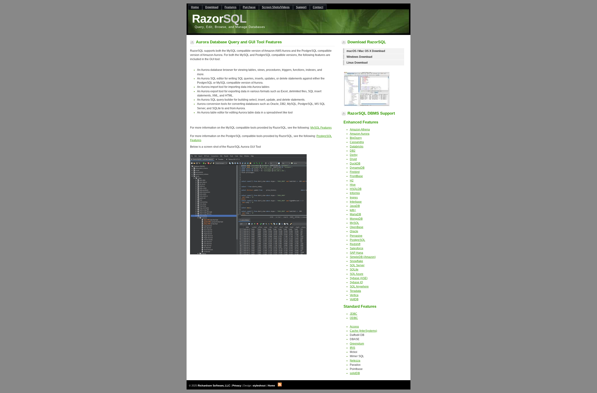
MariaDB (355, 214)
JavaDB (355, 206)
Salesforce (356, 248)
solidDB (355, 373)
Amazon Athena (360, 129)
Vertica (354, 295)
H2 (352, 180)
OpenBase (356, 227)
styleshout (259, 385)
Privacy (236, 385)
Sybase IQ (356, 282)
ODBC (354, 318)
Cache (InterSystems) (363, 330)
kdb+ (353, 210)
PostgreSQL (357, 240)
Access (354, 326)
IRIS (352, 347)
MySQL (354, 223)
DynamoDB (357, 167)
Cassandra (357, 142)
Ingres (354, 197)
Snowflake (356, 261)
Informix (355, 193)
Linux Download (357, 62)
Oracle (354, 231)
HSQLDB (355, 189)
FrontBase (356, 176)
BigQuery (356, 138)
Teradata (355, 291)
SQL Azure (356, 274)
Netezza (355, 360)
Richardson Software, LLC (214, 385)
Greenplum (357, 343)
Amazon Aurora (359, 133)
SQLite (354, 269)
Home (271, 385)
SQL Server (357, 265)
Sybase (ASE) (359, 278)
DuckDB (355, 163)
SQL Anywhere (359, 286)
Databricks (356, 146)
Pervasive (356, 235)
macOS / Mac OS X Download (366, 51)
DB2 (352, 150)
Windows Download (359, 56)
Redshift (355, 244)
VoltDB (354, 299)
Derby (354, 155)
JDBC (353, 313)
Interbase (356, 201)
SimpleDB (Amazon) (363, 257)
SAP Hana (356, 252)
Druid (353, 159)
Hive (353, 184)
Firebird (355, 172)
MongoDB (356, 218)
